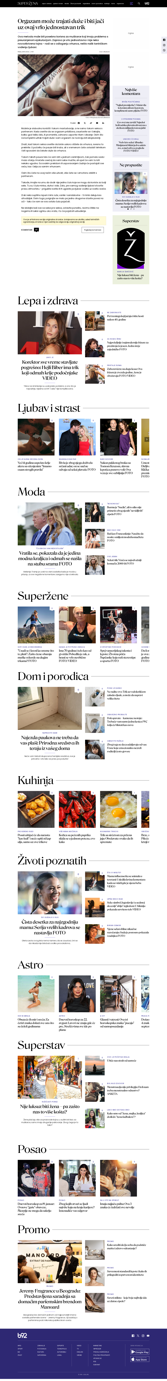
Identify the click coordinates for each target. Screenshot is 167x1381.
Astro (113, 4)
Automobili (61, 1352)
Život (20, 1355)
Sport (20, 1349)
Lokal (59, 1355)
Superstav (120, 4)
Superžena (41, 1355)
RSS (94, 1361)
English (80, 1352)
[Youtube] (148, 1336)
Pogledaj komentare (92, 230)
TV (78, 1349)
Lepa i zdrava (46, 4)
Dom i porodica (97, 4)
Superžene (86, 4)
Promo (49, 1286)
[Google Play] (139, 1352)
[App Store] (139, 1359)
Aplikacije (97, 1358)
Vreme (79, 1355)
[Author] (131, 248)
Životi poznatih (76, 4)
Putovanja (41, 1349)
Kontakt (96, 1365)
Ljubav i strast (58, 4)
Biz (19, 1352)
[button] (128, 209)
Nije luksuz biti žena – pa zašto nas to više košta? (130, 277)
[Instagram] (143, 1336)
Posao (21, 1200)
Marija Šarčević (125, 272)
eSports (60, 1346)
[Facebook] (133, 1336)
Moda (67, 4)
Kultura (40, 1352)
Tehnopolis (62, 1349)
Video (79, 1346)
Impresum (97, 1349)
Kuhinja (107, 4)
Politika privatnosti (101, 1355)
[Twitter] (138, 1336)
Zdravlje (41, 1346)
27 (36, 229)
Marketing (97, 1346)
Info (19, 1346)
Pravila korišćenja (101, 1352)
